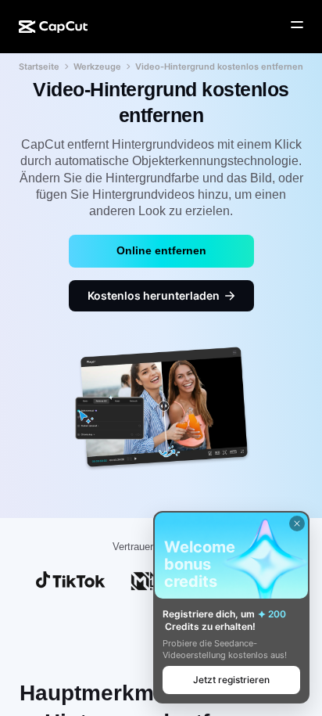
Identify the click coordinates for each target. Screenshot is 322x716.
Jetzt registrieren (231, 679)
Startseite (39, 66)
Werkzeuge (97, 66)
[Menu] (297, 25)
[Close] (297, 523)
